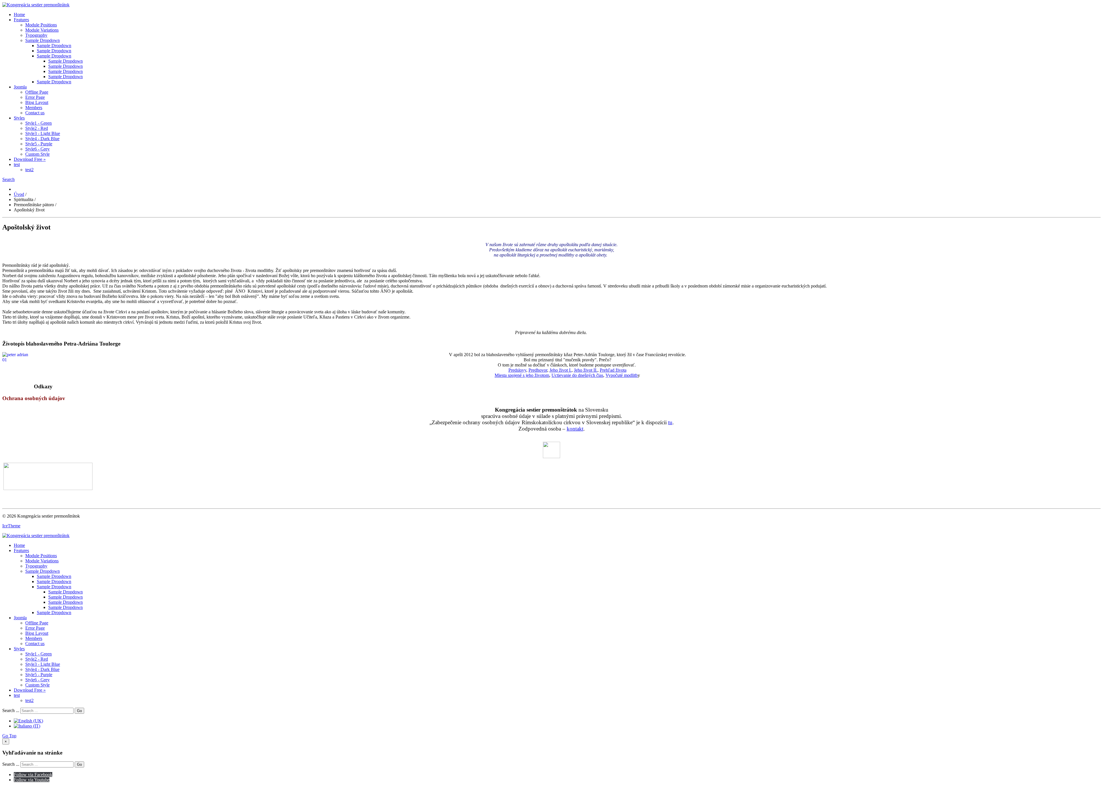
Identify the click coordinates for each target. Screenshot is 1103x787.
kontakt (575, 429)
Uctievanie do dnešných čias (577, 375)
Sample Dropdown (42, 40)
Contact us (35, 112)
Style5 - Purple (38, 143)
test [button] (17, 164)
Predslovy (517, 370)
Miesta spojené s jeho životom (522, 375)
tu (670, 422)
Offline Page (36, 92)
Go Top (9, 735)
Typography (36, 35)
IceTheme (11, 525)
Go (79, 711)
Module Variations (42, 30)
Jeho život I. (560, 370)
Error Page (35, 97)
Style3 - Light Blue (42, 133)
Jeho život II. (585, 370)
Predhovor (538, 370)
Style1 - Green (38, 123)
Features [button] (21, 19)
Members (33, 107)
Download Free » (30, 159)
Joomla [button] (20, 86)
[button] (8, 179)
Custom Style (37, 154)
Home (19, 14)
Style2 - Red (36, 128)
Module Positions (41, 24)
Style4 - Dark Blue (42, 138)
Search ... (10, 710)
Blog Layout (36, 102)
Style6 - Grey (37, 148)
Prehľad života (613, 370)
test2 (29, 169)
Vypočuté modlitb (622, 375)
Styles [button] (19, 117)
